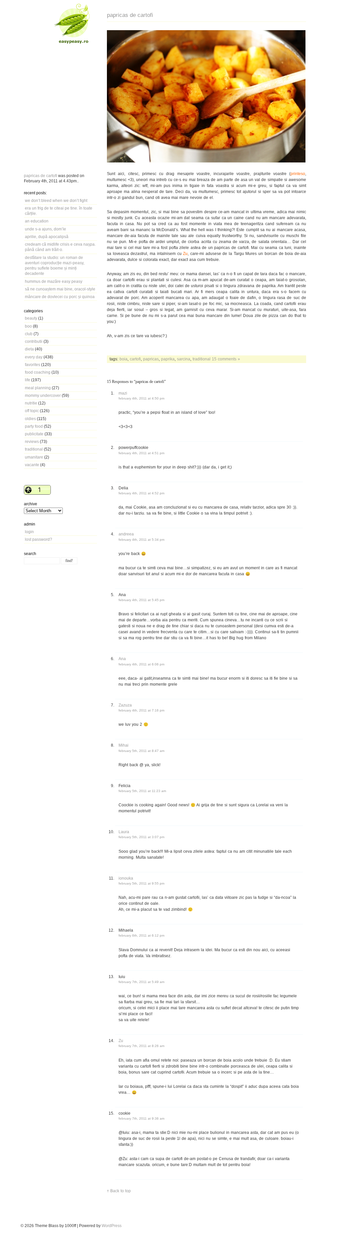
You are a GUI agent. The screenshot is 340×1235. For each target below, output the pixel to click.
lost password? (38, 539)
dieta (29, 349)
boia (124, 359)
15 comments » (226, 359)
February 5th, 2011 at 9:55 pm (141, 883)
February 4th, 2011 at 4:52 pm (141, 493)
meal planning (38, 388)
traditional (34, 449)
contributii (33, 341)
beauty (31, 318)
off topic (32, 410)
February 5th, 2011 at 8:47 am (141, 751)
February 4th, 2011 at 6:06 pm (141, 664)
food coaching (37, 372)
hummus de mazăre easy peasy (53, 281)
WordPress (112, 1225)
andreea (126, 534)
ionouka (126, 878)
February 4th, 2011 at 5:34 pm (141, 539)
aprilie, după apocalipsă (46, 236)
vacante (32, 465)
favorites (32, 364)
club (29, 334)
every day (33, 357)
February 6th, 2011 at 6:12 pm (141, 935)
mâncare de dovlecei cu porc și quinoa (60, 296)
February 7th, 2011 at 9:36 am (141, 1118)
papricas (151, 359)
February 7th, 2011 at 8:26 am (141, 1046)
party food (34, 426)
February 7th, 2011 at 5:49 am (141, 982)
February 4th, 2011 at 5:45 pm (141, 600)
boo (28, 326)
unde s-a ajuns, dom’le (45, 229)
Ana (122, 658)
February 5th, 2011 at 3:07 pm (141, 837)
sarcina (183, 359)
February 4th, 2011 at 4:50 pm (141, 398)
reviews (32, 441)
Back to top (120, 1191)
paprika (168, 359)
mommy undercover (43, 395)
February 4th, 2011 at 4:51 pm (141, 453)
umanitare (34, 457)
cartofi (135, 359)
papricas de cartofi (40, 175)
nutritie (31, 403)
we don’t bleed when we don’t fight (56, 200)
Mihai (123, 745)
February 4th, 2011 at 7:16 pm (141, 710)
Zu (121, 1040)
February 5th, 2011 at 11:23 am (142, 791)
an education (36, 221)
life (27, 380)
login (29, 531)
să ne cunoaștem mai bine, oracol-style (60, 289)
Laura (124, 832)
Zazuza (125, 705)
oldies (30, 418)
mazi (123, 393)
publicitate (34, 434)
